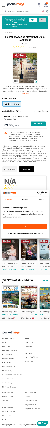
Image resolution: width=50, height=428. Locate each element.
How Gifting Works (31, 357)
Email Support (29, 346)
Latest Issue (8, 32)
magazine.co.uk (30, 404)
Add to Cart (11, 269)
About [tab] (41, 199)
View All (45, 280)
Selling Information (8, 411)
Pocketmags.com (31, 400)
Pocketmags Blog (8, 358)
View (4, 269)
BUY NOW (38, 124)
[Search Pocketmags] (4, 11)
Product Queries (7, 396)
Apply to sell (6, 415)
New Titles (6, 346)
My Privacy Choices (9, 387)
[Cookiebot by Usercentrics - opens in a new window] (37, 193)
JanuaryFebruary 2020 (10, 263)
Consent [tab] (8, 199)
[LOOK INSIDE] (25, 82)
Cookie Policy (7, 383)
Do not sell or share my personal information (25, 233)
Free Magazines (7, 354)
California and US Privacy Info (12, 375)
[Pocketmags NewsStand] (15, 4)
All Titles (5, 342)
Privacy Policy (7, 371)
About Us (28, 396)
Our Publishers (7, 362)
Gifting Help (29, 361)
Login (4, 419)
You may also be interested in (17, 280)
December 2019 (27, 263)
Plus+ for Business (8, 367)
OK (25, 227)
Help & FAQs (29, 342)
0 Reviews (32, 48)
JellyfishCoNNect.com (32, 409)
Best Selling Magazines (10, 350)
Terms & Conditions (9, 379)
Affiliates (5, 400)
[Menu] (3, 4)
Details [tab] (25, 199)
